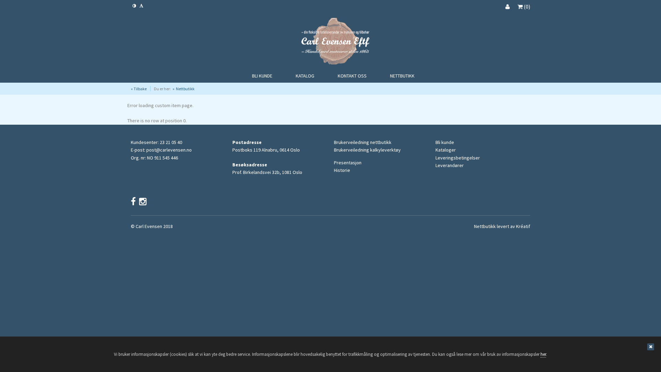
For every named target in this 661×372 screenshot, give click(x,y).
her (543, 354)
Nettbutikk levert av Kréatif (502, 226)
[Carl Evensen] (330, 42)
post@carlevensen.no (169, 150)
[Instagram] (142, 201)
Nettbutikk (185, 88)
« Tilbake (139, 88)
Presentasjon (347, 162)
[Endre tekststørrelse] (141, 5)
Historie (342, 170)
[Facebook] (133, 201)
